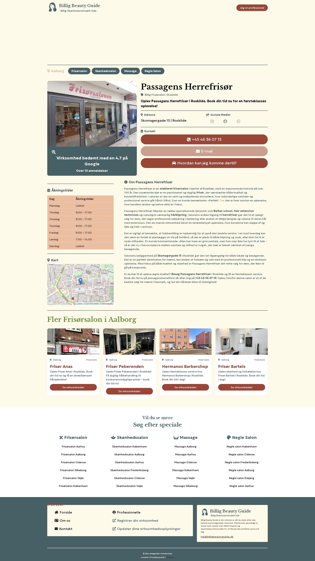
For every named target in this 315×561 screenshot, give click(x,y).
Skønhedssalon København (129, 446)
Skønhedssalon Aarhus (129, 462)
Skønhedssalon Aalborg (129, 454)
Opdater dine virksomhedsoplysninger (148, 529)
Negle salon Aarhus (242, 486)
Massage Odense (185, 462)
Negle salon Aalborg (241, 470)
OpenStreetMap (92, 303)
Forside (66, 512)
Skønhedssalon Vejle (129, 486)
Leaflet (79, 303)
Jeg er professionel (252, 7)
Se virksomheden (73, 387)
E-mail (207, 151)
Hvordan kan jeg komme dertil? (207, 163)
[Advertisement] (157, 40)
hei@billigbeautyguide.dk (217, 536)
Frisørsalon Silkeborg (73, 470)
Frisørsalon (79, 71)
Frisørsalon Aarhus (73, 446)
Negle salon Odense (242, 454)
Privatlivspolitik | (158, 557)
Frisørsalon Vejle (73, 478)
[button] (80, 281)
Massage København (185, 470)
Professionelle (128, 512)
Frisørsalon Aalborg (73, 454)
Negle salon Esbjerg (241, 478)
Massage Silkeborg (186, 486)
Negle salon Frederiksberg (242, 462)
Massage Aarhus (185, 454)
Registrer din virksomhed (137, 520)
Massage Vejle (186, 478)
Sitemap (170, 557)
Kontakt (65, 529)
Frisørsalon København (73, 486)
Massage (130, 71)
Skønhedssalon (105, 71)
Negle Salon (153, 71)
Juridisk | (145, 557)
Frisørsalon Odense (73, 462)
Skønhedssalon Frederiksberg (129, 470)
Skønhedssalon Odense (129, 478)
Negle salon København (242, 446)
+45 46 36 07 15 (206, 139)
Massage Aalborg (186, 446)
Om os (65, 520)
